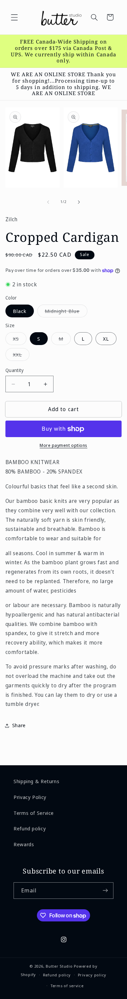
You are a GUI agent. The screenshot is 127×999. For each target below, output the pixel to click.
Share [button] (19, 725)
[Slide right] (78, 202)
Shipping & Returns (36, 781)
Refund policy (30, 828)
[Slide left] (48, 202)
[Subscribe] (105, 890)
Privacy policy (92, 974)
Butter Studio (59, 966)
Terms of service (67, 985)
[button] (14, 17)
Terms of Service (34, 812)
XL (106, 338)
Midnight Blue (66, 312)
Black (19, 311)
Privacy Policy (30, 797)
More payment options (63, 445)
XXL (21, 356)
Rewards (24, 844)
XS (19, 340)
